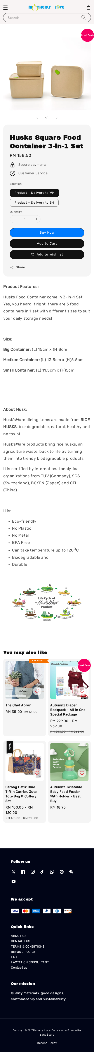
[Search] (84, 17)
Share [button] (20, 267)
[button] (5, 7)
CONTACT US (20, 941)
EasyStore (47, 1034)
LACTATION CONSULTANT (30, 962)
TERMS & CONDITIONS (28, 946)
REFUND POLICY (23, 952)
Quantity (16, 211)
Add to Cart (47, 243)
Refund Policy (47, 1043)
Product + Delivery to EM (34, 202)
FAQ (14, 957)
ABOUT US (19, 936)
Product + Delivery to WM (34, 193)
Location (16, 183)
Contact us (19, 967)
